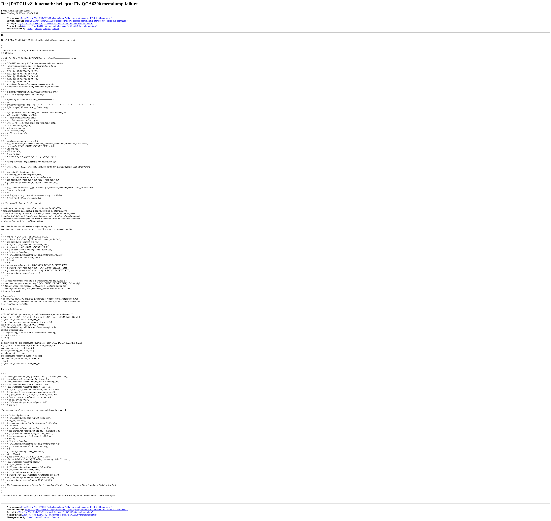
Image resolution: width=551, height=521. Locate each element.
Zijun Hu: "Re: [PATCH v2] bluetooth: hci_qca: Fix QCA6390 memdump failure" (55, 23)
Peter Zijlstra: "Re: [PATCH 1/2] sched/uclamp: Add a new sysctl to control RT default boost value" (66, 18)
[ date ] (30, 28)
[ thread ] (38, 28)
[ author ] (56, 28)
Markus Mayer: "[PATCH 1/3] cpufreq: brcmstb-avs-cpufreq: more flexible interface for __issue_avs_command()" (76, 21)
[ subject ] (46, 28)
